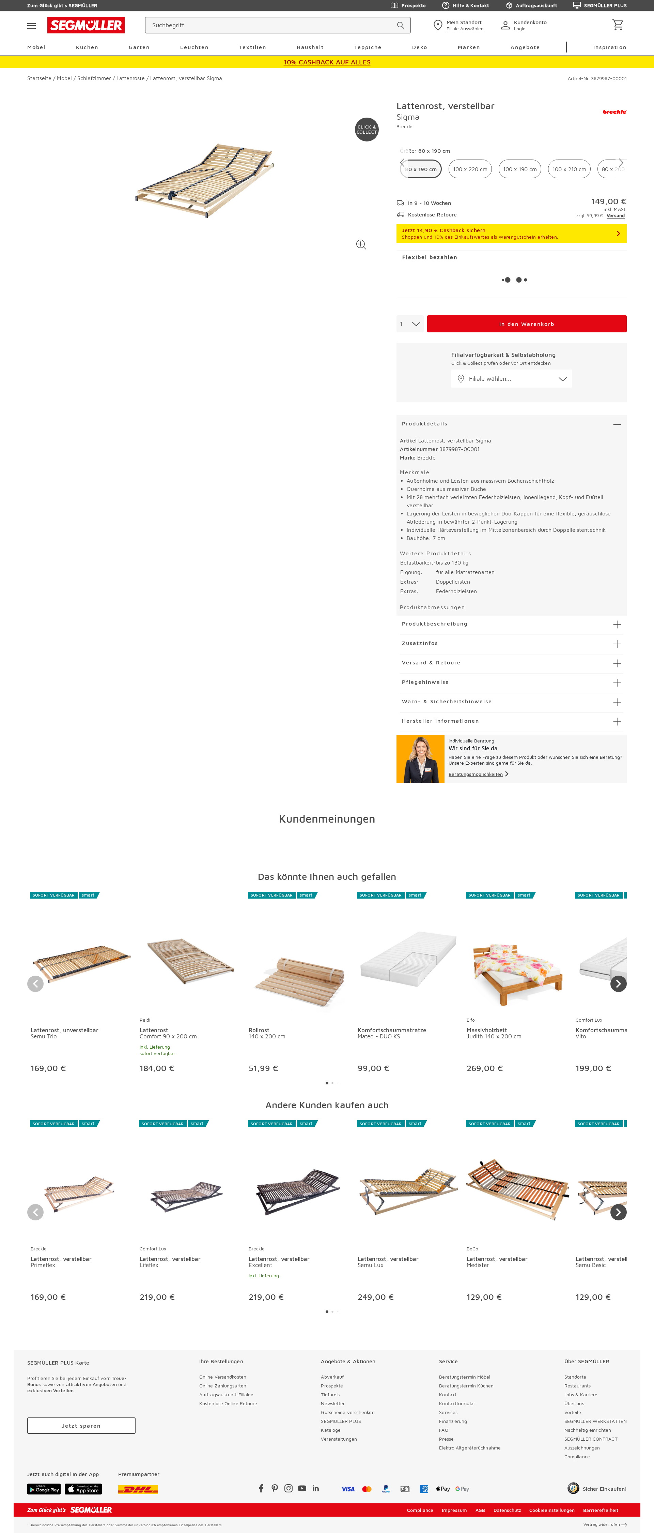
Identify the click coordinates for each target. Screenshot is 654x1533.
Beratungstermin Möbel (464, 1377)
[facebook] (261, 1489)
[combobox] (410, 323)
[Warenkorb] (619, 25)
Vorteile (572, 1412)
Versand (616, 215)
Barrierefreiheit (600, 1510)
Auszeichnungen (582, 1448)
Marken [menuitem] (469, 47)
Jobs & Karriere (581, 1394)
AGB (480, 1510)
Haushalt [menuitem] (310, 47)
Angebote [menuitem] (525, 47)
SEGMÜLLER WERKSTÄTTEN (595, 1421)
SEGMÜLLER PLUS (605, 5)
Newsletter (333, 1403)
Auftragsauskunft (536, 5)
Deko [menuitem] (419, 47)
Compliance (577, 1456)
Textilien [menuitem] (252, 47)
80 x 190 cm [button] (421, 169)
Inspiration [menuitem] (610, 47)
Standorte (575, 1377)
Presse (446, 1439)
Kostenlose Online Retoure (228, 1403)
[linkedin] (316, 1489)
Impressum (454, 1510)
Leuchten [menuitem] (194, 47)
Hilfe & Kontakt (471, 5)
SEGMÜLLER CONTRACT (591, 1439)
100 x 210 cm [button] (569, 169)
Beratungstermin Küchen (466, 1385)
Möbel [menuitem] (36, 47)
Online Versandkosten (222, 1377)
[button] (361, 244)
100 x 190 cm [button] (520, 169)
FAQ (443, 1430)
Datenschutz (507, 1510)
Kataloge (331, 1430)
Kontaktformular (457, 1403)
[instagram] (288, 1489)
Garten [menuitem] (139, 47)
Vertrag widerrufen (601, 1524)
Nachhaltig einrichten (587, 1430)
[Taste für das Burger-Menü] (31, 25)
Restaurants (577, 1385)
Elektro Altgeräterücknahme (470, 1448)
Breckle (404, 126)
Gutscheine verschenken (347, 1412)
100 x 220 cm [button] (470, 169)
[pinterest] (275, 1489)
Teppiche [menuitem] (368, 47)
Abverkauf (332, 1377)
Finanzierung (453, 1421)
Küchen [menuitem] (87, 47)
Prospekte (414, 5)
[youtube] (302, 1489)
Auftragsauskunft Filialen (226, 1394)
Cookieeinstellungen (552, 1510)
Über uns (574, 1403)
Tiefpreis (330, 1394)
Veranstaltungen (339, 1439)
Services (448, 1412)
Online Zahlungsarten (222, 1385)
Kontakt (447, 1394)
